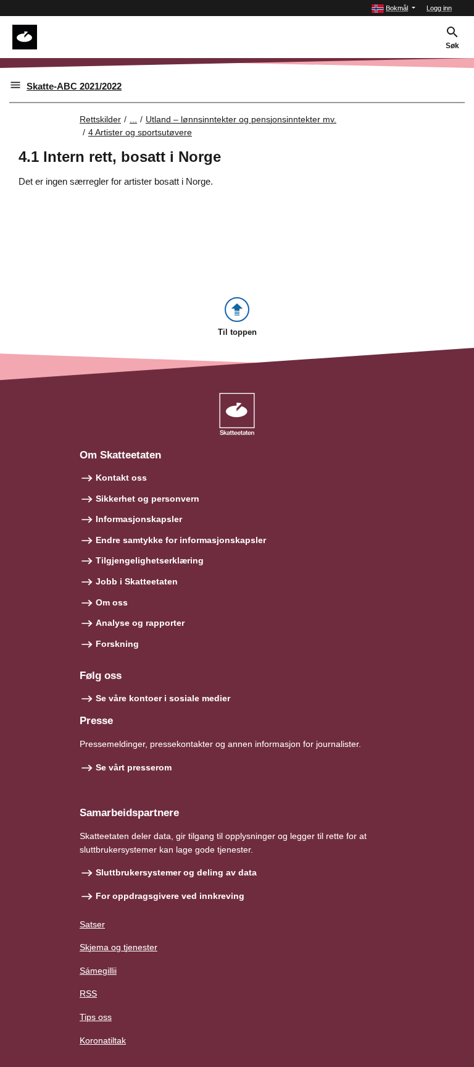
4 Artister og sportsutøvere (140, 132)
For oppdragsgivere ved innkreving (170, 896)
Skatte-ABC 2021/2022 (74, 86)
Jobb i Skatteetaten (137, 581)
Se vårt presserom (134, 767)
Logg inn (439, 8)
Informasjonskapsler (139, 519)
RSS (88, 993)
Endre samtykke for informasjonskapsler (181, 540)
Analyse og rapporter (140, 623)
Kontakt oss (121, 478)
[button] (393, 8)
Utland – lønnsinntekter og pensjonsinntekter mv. (241, 119)
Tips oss (96, 1017)
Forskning (117, 644)
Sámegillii (98, 971)
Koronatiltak (103, 1040)
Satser (92, 924)
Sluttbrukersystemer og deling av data (176, 872)
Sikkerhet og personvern (147, 499)
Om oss (112, 602)
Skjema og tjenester (118, 947)
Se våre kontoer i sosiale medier (163, 698)
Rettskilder (100, 119)
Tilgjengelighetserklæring (150, 560)
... (133, 119)
